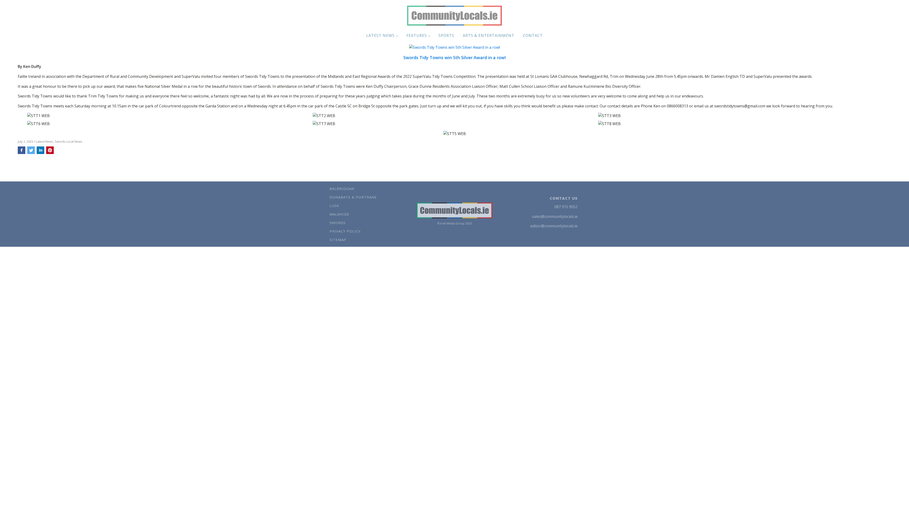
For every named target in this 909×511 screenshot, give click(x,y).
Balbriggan (342, 188)
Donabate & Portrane (353, 197)
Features (416, 35)
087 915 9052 (566, 206)
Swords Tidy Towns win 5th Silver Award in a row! (454, 57)
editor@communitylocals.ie (554, 226)
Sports (446, 35)
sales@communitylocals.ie (555, 216)
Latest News (380, 35)
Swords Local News (68, 141)
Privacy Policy (345, 231)
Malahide (339, 214)
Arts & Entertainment (488, 35)
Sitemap (338, 239)
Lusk (334, 205)
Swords (338, 222)
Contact (533, 35)
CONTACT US (564, 198)
